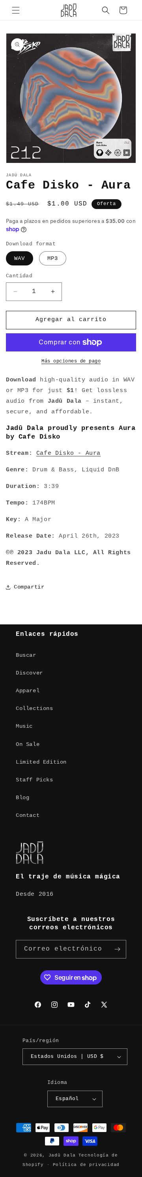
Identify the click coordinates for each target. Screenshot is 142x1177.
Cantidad (19, 276)
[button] (15, 10)
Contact (27, 815)
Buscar (26, 655)
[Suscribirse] (117, 949)
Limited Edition (41, 762)
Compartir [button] (29, 587)
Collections (34, 708)
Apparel (27, 691)
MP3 (52, 258)
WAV (19, 258)
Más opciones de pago (71, 361)
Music (24, 726)
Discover (29, 673)
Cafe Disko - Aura (68, 453)
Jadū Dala (62, 1155)
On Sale (27, 744)
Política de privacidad (86, 1164)
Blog (22, 797)
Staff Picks (34, 780)
